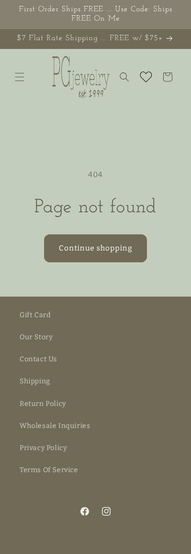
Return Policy (43, 404)
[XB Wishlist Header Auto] (146, 77)
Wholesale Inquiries (55, 426)
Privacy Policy (43, 448)
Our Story (36, 337)
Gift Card (35, 315)
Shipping (35, 381)
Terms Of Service (49, 470)
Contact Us (38, 359)
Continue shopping (95, 248)
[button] (19, 77)
